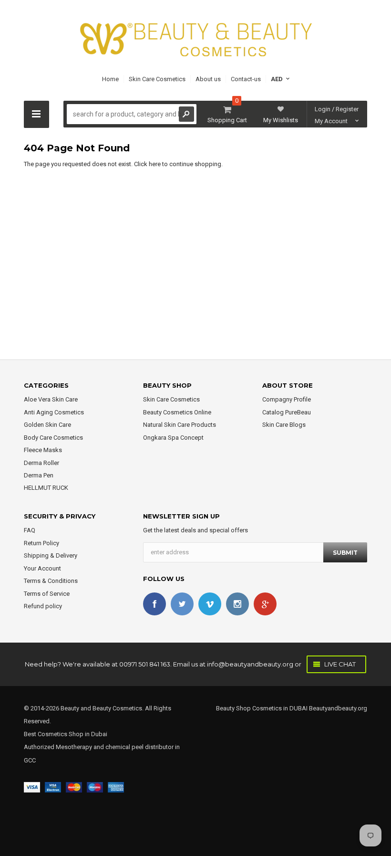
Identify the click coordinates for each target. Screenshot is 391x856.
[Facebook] (154, 603)
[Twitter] (182, 603)
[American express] (116, 787)
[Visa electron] (53, 787)
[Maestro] (95, 787)
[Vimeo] (209, 603)
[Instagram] (237, 603)
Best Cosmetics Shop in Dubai (65, 734)
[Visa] (32, 787)
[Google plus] (265, 603)
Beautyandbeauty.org (337, 708)
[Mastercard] (74, 787)
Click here (148, 164)
